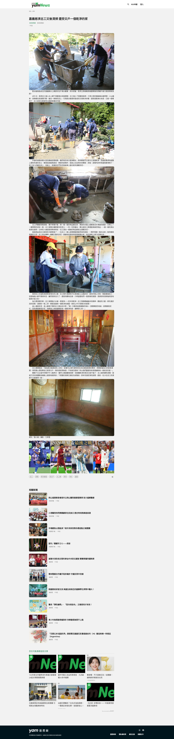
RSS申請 (134, 4)
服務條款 (113, 734)
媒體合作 (141, 734)
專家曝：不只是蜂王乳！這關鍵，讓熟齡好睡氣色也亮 (100, 676)
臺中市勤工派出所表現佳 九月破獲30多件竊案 (71, 676)
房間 (36, 477)
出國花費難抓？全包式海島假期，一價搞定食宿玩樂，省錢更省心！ (71, 704)
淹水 (70, 477)
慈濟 (65, 477)
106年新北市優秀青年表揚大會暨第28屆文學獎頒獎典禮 (42, 676)
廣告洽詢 (132, 734)
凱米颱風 (44, 477)
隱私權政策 (122, 734)
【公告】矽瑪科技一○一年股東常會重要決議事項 (100, 704)
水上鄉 (59, 477)
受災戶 (52, 477)
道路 (76, 477)
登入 (142, 4)
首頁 (30, 11)
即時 (34, 11)
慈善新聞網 (32, 23)
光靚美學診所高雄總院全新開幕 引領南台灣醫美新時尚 (42, 704)
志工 (31, 477)
